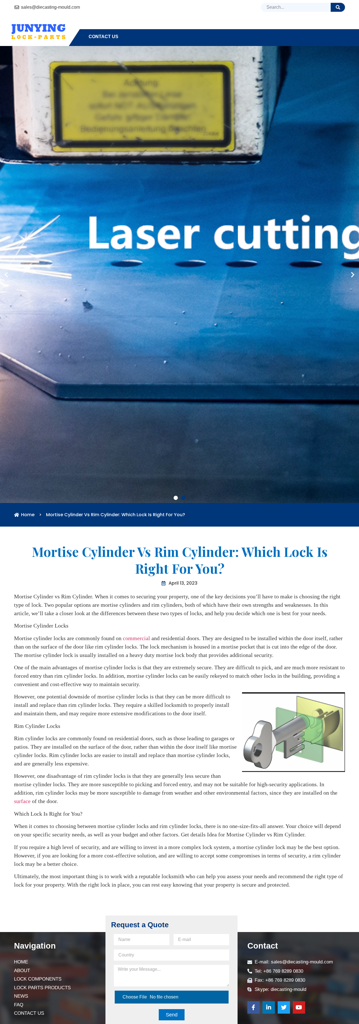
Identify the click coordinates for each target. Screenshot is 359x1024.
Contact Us (103, 36)
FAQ (298, 26)
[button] (176, 655)
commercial (136, 795)
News (276, 26)
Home (95, 26)
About (121, 26)
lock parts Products (227, 26)
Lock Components (164, 26)
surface (22, 959)
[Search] (338, 7)
